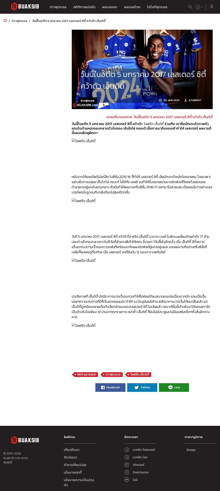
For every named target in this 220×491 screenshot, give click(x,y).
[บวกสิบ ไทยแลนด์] (197, 6)
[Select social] (199, 7)
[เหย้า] (5, 20)
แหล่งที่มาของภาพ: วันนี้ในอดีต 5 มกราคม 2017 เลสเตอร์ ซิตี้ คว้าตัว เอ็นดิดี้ (159, 116)
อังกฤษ (191, 450)
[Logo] (24, 7)
